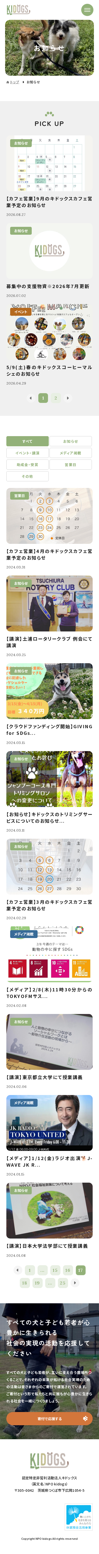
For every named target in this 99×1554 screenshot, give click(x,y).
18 (24, 1283)
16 (68, 1270)
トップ (14, 82)
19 (37, 1283)
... (42, 1270)
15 (55, 1270)
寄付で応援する (50, 1418)
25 (63, 1283)
